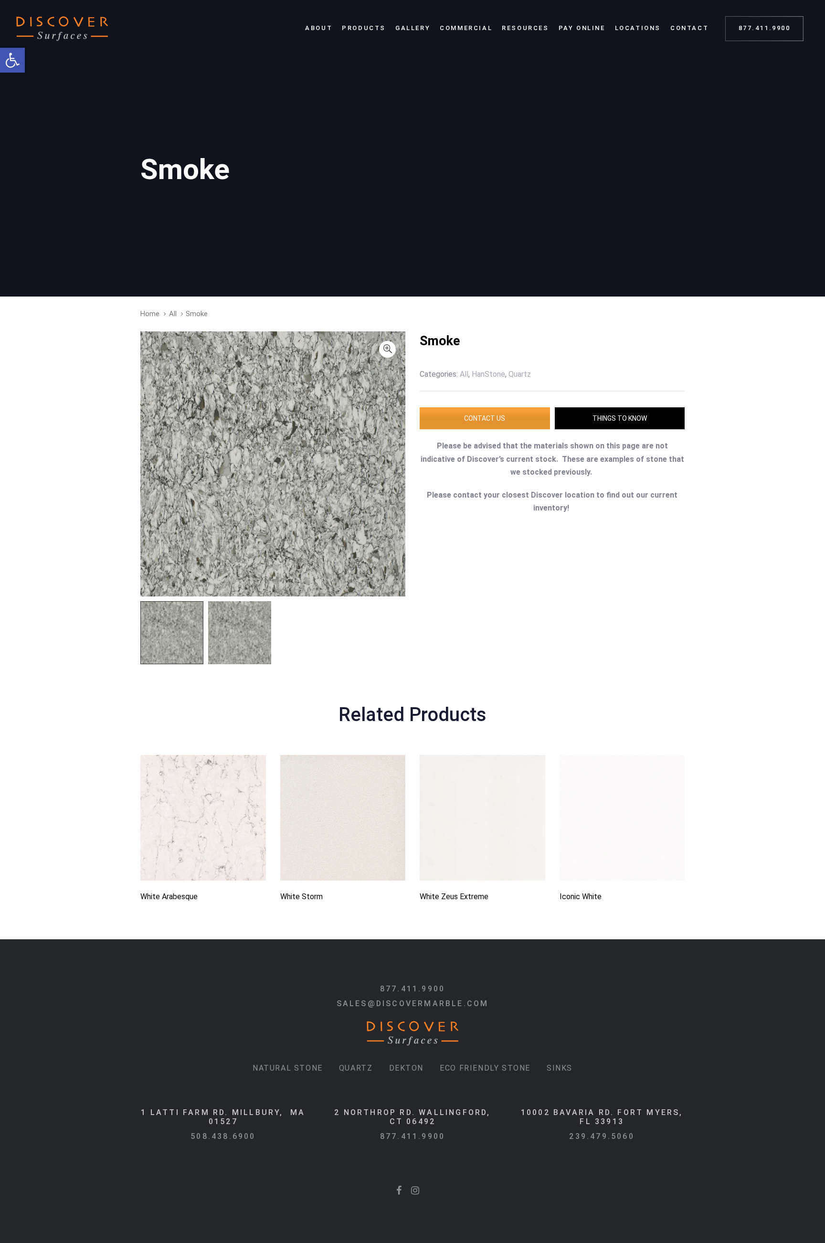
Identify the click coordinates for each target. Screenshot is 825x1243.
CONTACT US (484, 418)
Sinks (559, 1068)
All (173, 313)
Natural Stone (288, 1068)
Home (149, 313)
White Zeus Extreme (454, 896)
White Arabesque (169, 896)
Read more (203, 867)
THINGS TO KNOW (619, 418)
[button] (12, 60)
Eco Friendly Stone (485, 1068)
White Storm (301, 896)
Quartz (356, 1068)
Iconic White (581, 896)
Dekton (406, 1068)
